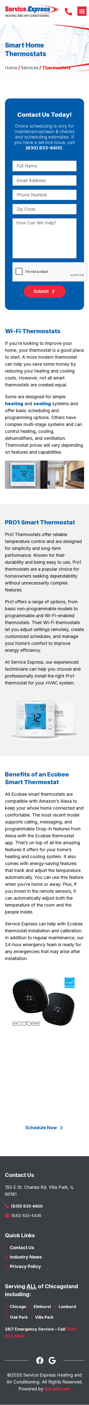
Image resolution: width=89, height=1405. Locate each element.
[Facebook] (40, 1360)
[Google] (52, 1360)
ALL (31, 1286)
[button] (82, 11)
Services (29, 67)
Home (11, 67)
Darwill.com (57, 1388)
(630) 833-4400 (44, 147)
